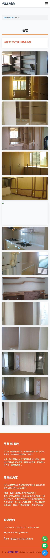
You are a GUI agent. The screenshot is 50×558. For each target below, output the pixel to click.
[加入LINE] (45, 546)
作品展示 (11, 17)
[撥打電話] (45, 539)
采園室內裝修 (8, 3)
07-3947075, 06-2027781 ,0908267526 (23, 527)
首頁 (5, 17)
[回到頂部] (45, 553)
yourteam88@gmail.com (17, 532)
